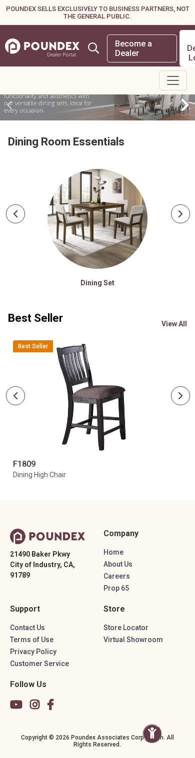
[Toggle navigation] (173, 80)
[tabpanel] (98, 230)
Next (181, 214)
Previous (16, 214)
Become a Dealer (133, 48)
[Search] (93, 47)
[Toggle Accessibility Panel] (152, 733)
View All (174, 324)
